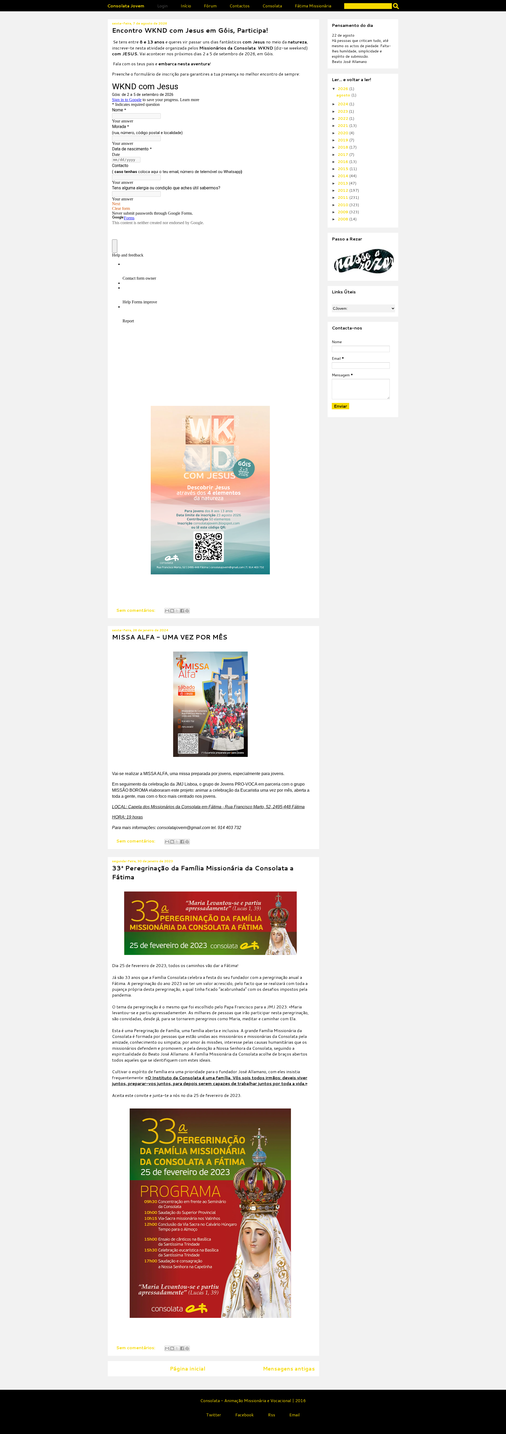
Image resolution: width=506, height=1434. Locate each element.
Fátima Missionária (313, 6)
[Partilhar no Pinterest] (187, 610)
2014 (343, 176)
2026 (343, 88)
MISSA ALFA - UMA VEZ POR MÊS (169, 637)
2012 (343, 190)
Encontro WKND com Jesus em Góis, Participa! (190, 30)
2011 (343, 197)
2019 (343, 140)
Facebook (244, 1415)
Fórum (210, 6)
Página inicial (187, 1368)
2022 (343, 118)
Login (162, 6)
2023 (343, 111)
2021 (343, 125)
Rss (271, 1415)
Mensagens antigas (289, 1368)
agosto (343, 95)
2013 (343, 183)
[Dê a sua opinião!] (172, 610)
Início (186, 6)
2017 (343, 154)
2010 (343, 205)
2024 (343, 104)
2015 (343, 168)
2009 (343, 212)
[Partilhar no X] (177, 610)
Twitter (213, 1415)
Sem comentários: (136, 610)
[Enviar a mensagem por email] (167, 610)
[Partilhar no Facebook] (182, 610)
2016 (343, 161)
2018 (343, 147)
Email (294, 1415)
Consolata (272, 6)
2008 (343, 219)
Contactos (240, 6)
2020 (343, 133)
